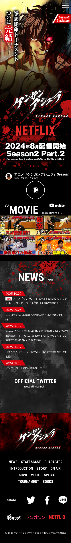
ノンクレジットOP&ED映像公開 (23, 368)
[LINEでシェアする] (62, 501)
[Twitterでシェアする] (31, 501)
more (50, 279)
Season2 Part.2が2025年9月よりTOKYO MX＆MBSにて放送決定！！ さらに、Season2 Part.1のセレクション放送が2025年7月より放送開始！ (37, 335)
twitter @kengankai (34, 386)
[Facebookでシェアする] (47, 501)
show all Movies (50, 212)
